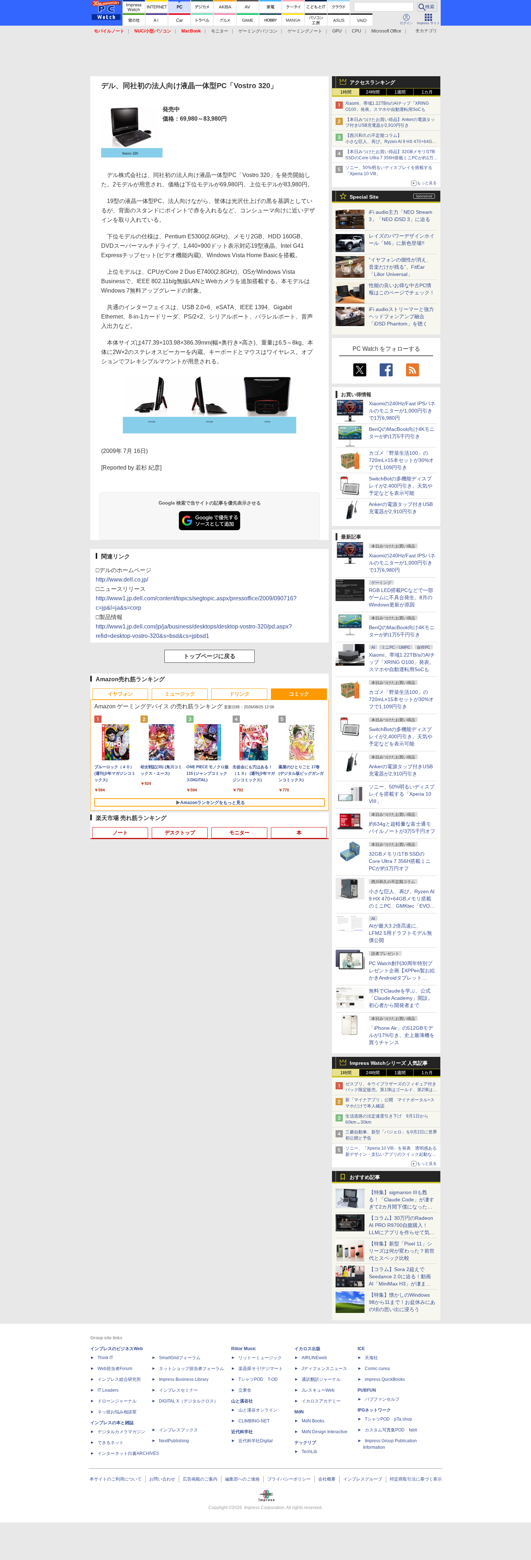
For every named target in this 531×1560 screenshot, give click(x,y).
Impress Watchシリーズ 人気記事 (389, 1063)
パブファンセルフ (382, 1399)
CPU (356, 31)
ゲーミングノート (305, 31)
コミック (299, 694)
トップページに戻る (210, 656)
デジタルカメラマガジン (121, 1431)
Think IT (105, 1357)
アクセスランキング (372, 82)
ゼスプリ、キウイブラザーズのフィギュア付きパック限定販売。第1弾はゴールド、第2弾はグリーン (391, 1090)
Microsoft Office (386, 31)
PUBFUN (367, 1390)
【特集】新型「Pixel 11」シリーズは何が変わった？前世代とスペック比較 (402, 1251)
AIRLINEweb (314, 1357)
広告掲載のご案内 (200, 1479)
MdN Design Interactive (324, 1431)
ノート (120, 832)
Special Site (364, 197)
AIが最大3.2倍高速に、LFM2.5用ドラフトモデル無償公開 (400, 933)
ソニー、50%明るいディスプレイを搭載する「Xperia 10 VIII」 (402, 794)
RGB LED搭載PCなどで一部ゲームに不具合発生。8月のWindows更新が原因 (401, 597)
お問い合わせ (162, 1479)
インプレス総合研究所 (119, 1379)
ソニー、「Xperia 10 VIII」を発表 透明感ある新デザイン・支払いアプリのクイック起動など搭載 (391, 1154)
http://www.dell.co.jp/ (122, 579)
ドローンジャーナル (117, 1401)
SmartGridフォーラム (179, 1357)
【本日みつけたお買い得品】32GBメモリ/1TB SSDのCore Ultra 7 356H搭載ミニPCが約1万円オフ (391, 158)
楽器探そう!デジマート (260, 1368)
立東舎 (244, 1390)
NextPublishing (174, 1440)
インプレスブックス (178, 1429)
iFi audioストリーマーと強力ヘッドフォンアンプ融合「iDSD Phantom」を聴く (401, 316)
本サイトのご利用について (116, 1479)
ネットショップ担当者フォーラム (191, 1368)
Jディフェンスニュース (324, 1368)
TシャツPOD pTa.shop (388, 1419)
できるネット (111, 1442)
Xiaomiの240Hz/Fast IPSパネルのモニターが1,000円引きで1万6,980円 (402, 411)
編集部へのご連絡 (242, 1479)
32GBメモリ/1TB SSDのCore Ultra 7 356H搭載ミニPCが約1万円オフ (400, 861)
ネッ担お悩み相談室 (117, 1411)
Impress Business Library (183, 1379)
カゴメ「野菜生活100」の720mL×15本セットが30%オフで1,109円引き (401, 460)
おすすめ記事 (365, 1177)
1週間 (400, 92)
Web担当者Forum (115, 1368)
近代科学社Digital (255, 1440)
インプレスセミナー (178, 1390)
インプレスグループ (362, 1479)
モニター (219, 31)
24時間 (373, 92)
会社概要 (327, 1479)
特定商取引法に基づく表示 (416, 1479)
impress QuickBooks (385, 1379)
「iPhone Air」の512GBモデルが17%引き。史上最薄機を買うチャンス (402, 1035)
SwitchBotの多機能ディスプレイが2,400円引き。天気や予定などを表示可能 (400, 486)
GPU (337, 31)
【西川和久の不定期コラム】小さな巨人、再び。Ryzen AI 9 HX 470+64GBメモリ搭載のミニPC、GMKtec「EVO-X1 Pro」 (392, 141)
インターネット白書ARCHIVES (128, 1453)
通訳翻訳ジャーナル (321, 1379)
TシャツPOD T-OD (258, 1379)
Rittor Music (243, 1348)
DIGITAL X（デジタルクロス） (188, 1401)
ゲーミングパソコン (257, 31)
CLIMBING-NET (253, 1420)
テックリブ (305, 1442)
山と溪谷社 (242, 1401)
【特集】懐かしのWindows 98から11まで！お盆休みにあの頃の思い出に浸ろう (402, 1302)
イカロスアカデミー (321, 1401)
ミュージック (180, 694)
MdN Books (313, 1420)
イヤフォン (120, 694)
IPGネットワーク (374, 1410)
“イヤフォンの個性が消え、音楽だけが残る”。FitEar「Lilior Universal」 (400, 267)
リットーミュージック (260, 1357)
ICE (361, 1348)
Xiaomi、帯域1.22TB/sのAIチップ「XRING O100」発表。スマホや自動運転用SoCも (402, 662)
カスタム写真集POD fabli (391, 1429)
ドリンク (239, 694)
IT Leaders (108, 1390)
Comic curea (377, 1368)
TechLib (309, 1451)
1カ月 (427, 92)
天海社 (371, 1357)
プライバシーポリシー (289, 1479)
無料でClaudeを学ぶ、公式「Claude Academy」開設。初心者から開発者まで (401, 998)
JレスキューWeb (318, 1390)
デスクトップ (180, 832)
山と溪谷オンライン (257, 1410)
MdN (299, 1411)
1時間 (345, 92)
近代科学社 (242, 1431)
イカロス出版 (307, 1348)
